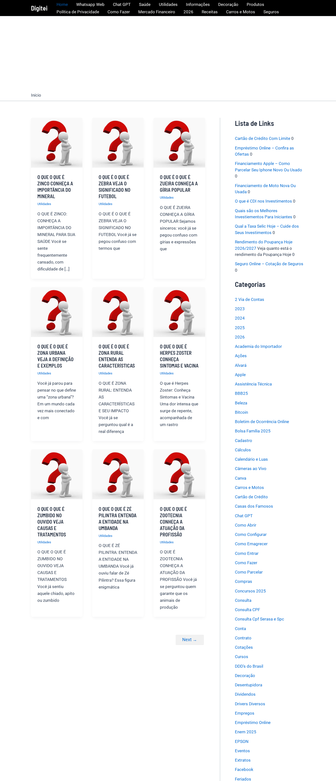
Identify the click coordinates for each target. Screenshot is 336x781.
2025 (240, 327)
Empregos (244, 713)
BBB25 (241, 393)
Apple (240, 374)
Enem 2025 (245, 731)
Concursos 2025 (250, 590)
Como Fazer (118, 11)
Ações (241, 355)
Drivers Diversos (250, 703)
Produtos (255, 4)
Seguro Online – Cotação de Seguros (269, 263)
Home (62, 4)
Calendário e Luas (251, 459)
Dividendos (245, 694)
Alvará (240, 365)
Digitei (39, 8)
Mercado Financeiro (156, 11)
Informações (198, 4)
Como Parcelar (249, 572)
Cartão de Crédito (251, 496)
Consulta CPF (247, 609)
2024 (240, 318)
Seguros (271, 11)
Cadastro (243, 440)
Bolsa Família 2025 (253, 430)
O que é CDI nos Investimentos (263, 201)
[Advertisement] (168, 53)
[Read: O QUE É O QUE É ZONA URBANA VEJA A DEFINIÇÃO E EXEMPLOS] (56, 311)
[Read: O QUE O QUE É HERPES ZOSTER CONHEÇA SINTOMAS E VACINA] (179, 311)
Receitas (210, 11)
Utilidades (168, 4)
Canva (240, 477)
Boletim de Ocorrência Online (262, 421)
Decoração (228, 4)
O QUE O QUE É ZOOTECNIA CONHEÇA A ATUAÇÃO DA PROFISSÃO (173, 521)
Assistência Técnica (253, 384)
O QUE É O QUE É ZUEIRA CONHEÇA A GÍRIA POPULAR (179, 183)
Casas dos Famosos (254, 506)
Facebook (244, 769)
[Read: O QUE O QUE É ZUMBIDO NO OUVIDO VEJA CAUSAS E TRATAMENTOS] (56, 474)
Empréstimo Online (253, 722)
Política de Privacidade (78, 11)
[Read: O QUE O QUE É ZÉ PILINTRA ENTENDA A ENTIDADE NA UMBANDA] (118, 474)
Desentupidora (248, 684)
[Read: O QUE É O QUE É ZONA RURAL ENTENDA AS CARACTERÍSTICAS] (118, 311)
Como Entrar (247, 553)
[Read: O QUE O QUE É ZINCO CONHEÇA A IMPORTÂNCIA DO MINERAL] (56, 142)
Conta (240, 628)
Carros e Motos (240, 11)
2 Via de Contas (249, 299)
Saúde (145, 4)
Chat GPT (122, 4)
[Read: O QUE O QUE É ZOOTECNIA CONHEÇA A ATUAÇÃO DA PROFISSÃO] (179, 474)
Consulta (243, 600)
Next (189, 639)
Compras (243, 581)
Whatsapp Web (90, 4)
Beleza (241, 402)
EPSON (241, 741)
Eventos (242, 750)
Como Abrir (245, 525)
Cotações (244, 647)
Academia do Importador (258, 346)
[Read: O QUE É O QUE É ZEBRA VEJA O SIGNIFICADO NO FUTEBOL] (118, 142)
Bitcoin (241, 412)
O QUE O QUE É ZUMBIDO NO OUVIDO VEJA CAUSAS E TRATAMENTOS (51, 521)
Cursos (241, 656)
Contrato (243, 637)
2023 (240, 308)
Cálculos (243, 449)
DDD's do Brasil (249, 665)
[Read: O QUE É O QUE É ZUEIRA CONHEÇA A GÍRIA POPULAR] (179, 142)
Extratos (243, 760)
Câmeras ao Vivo (250, 468)
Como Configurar (251, 534)
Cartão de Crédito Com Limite (262, 138)
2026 (188, 11)
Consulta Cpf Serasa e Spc (259, 619)
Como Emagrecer (251, 543)
